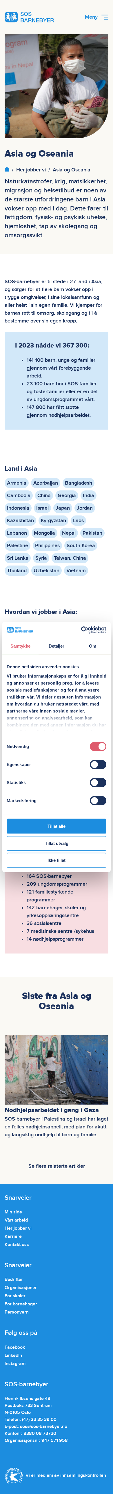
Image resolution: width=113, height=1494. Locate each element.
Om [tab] (92, 646)
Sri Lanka (17, 558)
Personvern (17, 1312)
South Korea (81, 546)
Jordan (85, 508)
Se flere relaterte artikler (56, 1166)
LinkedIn (13, 1355)
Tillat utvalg (56, 843)
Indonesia (18, 508)
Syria (41, 558)
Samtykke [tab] (20, 646)
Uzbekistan (46, 571)
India (88, 495)
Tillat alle (56, 826)
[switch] (98, 764)
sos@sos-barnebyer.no (43, 1426)
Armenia (16, 483)
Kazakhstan (20, 521)
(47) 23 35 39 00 (39, 1419)
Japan (63, 508)
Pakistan (92, 533)
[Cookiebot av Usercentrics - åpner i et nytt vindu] (81, 630)
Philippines (47, 546)
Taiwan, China (70, 558)
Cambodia (18, 495)
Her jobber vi (31, 170)
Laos (78, 521)
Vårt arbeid (16, 1220)
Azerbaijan (45, 483)
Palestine (17, 546)
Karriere (13, 1236)
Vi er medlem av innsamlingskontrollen (65, 1475)
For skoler (15, 1296)
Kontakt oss (17, 1244)
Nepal (69, 533)
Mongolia (44, 533)
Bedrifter (14, 1279)
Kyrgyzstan (53, 521)
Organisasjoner (21, 1288)
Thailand (17, 571)
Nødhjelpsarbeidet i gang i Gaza (52, 1110)
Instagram (15, 1364)
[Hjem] (7, 170)
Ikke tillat (56, 860)
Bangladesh (78, 483)
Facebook (15, 1347)
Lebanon (17, 533)
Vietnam (76, 571)
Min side (13, 1212)
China (44, 495)
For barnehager (21, 1304)
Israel (42, 508)
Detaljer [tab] (57, 646)
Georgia (67, 495)
